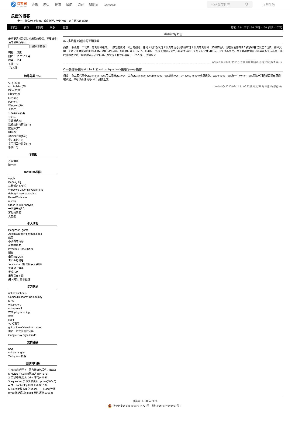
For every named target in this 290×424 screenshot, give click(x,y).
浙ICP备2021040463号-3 (166, 405)
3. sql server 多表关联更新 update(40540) (32, 381)
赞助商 (94, 4)
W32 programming (19, 312)
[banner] (16, 4)
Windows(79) (16, 105)
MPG (11, 300)
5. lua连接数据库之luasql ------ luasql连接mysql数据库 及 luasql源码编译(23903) (31, 390)
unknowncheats (17, 293)
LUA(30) (13, 97)
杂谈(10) (13, 147)
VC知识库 (13, 323)
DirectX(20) (14, 90)
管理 (65, 27)
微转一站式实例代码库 (21, 331)
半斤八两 (13, 271)
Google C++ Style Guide (22, 335)
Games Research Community (25, 296)
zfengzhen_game (18, 230)
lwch (11, 348)
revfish (12, 201)
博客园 (13, 27)
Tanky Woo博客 (17, 356)
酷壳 (10, 237)
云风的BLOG (15, 256)
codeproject (15, 308)
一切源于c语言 (16, 208)
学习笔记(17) (15, 139)
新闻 (58, 4)
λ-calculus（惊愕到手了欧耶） (25, 264)
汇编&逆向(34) (16, 113)
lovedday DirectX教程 (20, 249)
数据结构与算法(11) (19, 124)
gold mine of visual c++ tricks (24, 327)
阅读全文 (151, 55)
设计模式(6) (15, 120)
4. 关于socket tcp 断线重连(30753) (28, 385)
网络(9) (12, 132)
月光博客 (13, 161)
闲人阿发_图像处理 (19, 279)
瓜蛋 (19, 52)
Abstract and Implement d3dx (25, 233)
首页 (26, 27)
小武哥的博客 (16, 241)
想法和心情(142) (17, 136)
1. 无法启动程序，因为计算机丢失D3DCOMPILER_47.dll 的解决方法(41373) (32, 371)
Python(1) (14, 101)
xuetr (11, 319)
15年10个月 (23, 56)
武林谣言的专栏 (17, 185)
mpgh (11, 178)
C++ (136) (14, 82)
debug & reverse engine (22, 193)
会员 (35, 4)
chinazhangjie (16, 352)
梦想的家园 (14, 212)
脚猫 (10, 252)
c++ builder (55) (17, 86)
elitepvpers (14, 304)
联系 (52, 27)
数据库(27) (14, 128)
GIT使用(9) (14, 94)
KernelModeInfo (17, 197)
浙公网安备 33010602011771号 (131, 405)
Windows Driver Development (25, 189)
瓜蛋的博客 (20, 16)
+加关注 (12, 67)
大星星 (12, 216)
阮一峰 (12, 164)
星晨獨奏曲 (14, 245)
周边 (46, 4)
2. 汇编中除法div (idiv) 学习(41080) (28, 377)
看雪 (10, 316)
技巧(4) (12, 117)
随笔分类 (29, 76)
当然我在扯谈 (16, 275)
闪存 (80, 4)
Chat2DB (110, 4)
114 (19, 60)
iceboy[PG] (14, 182)
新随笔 (39, 27)
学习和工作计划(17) (19, 143)
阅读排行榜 (33, 363)
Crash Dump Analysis (20, 204)
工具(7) (12, 109)
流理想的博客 (16, 268)
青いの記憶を (16, 260)
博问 (69, 4)
